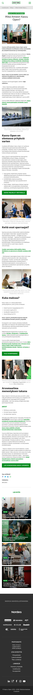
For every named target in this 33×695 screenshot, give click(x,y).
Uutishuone (16, 669)
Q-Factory (26, 347)
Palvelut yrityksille (16, 666)
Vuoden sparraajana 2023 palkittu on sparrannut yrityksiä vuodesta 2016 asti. (16, 251)
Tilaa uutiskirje (16, 659)
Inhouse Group (25, 343)
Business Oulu (16, 343)
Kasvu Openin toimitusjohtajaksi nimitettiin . (16, 102)
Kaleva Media (6, 345)
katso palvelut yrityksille (14, 192)
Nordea (9, 333)
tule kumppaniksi (10, 353)
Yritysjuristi (14, 333)
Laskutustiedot (16, 657)
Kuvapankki (16, 671)
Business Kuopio (7, 343)
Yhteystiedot (16, 655)
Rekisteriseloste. (25, 689)
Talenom (19, 347)
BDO (29, 342)
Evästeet (16, 691)
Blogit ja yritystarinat (16, 13)
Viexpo (4, 349)
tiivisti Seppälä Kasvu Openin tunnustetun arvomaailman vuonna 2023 (15, 458)
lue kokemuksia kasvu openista (16, 465)
